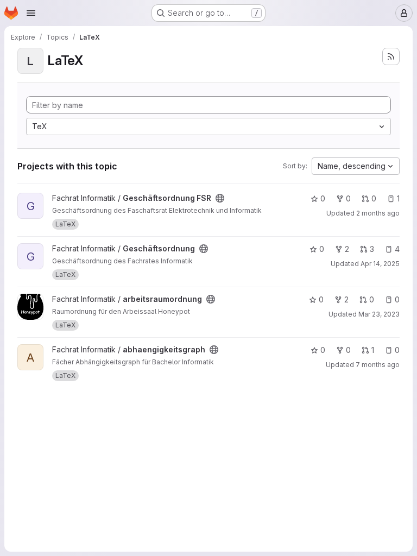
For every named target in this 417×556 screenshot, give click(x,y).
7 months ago (378, 365)
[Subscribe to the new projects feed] (391, 56)
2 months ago (378, 213)
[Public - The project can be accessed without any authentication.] (220, 198)
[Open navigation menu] (31, 13)
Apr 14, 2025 (380, 264)
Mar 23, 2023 (379, 314)
